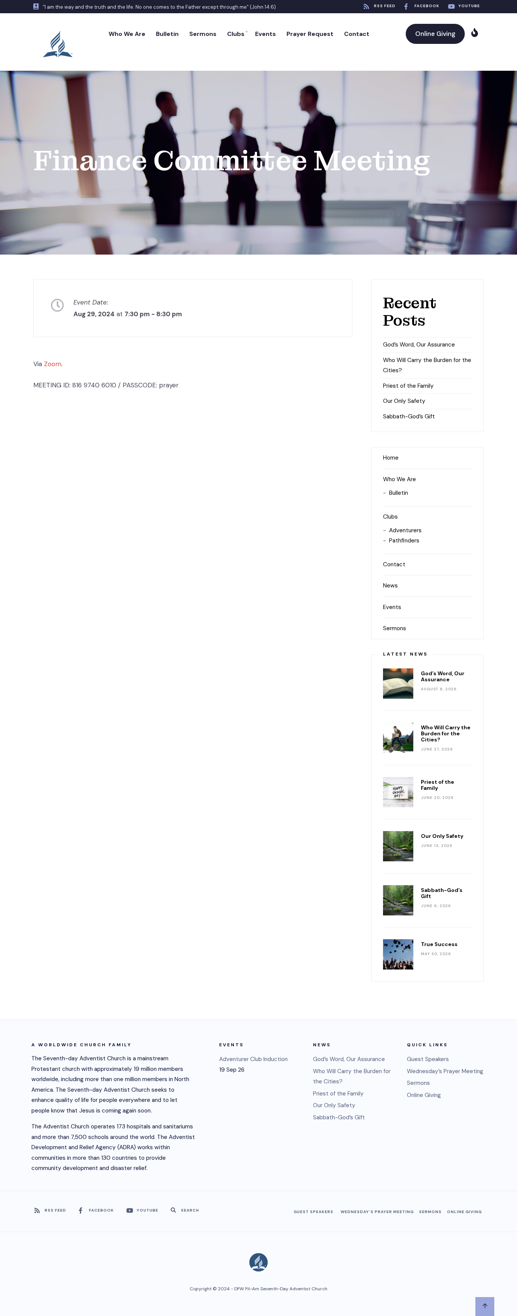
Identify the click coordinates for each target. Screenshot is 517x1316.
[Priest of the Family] (398, 792)
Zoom (52, 364)
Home (391, 457)
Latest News (405, 654)
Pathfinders (404, 540)
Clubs (235, 34)
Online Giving (435, 34)
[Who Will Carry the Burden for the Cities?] (398, 737)
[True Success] (398, 954)
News (390, 585)
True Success (439, 944)
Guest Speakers (428, 1059)
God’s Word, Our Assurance (419, 344)
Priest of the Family (408, 386)
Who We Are (127, 34)
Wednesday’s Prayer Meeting (445, 1071)
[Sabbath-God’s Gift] (398, 900)
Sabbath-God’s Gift (409, 416)
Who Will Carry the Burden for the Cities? (445, 733)
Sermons (202, 34)
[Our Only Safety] (398, 846)
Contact (356, 34)
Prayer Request (310, 34)
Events (265, 34)
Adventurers (405, 530)
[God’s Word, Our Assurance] (398, 683)
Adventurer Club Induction (253, 1059)
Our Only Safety (404, 401)
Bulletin (167, 34)
